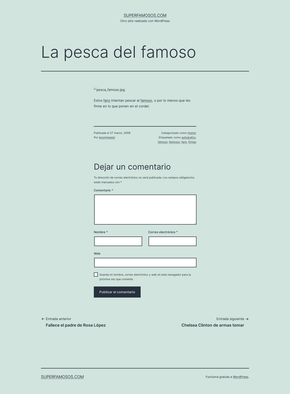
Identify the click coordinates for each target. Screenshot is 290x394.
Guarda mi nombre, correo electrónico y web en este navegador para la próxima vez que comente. (145, 277)
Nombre (101, 232)
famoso (146, 100)
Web (97, 253)
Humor (192, 133)
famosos (174, 142)
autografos (189, 137)
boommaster (107, 137)
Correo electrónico (163, 232)
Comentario (103, 190)
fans (106, 100)
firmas (192, 142)
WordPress (240, 377)
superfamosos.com (145, 15)
